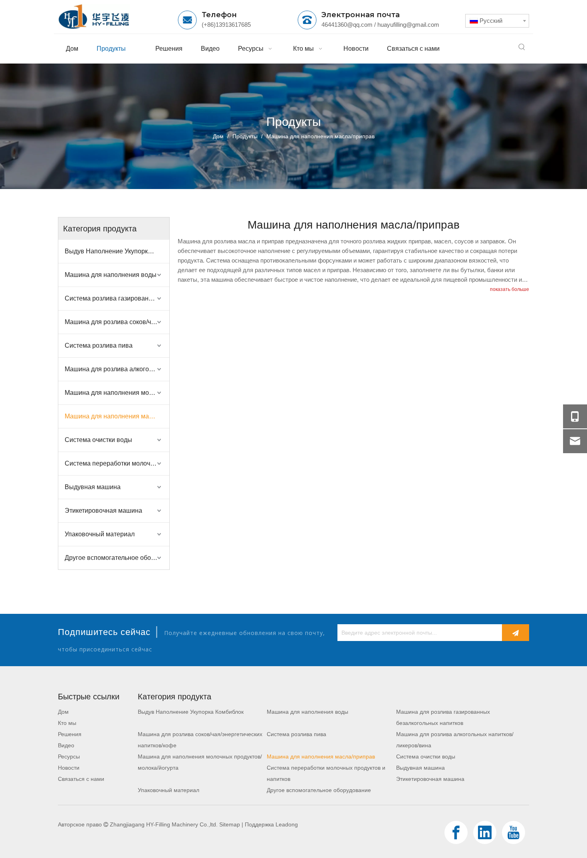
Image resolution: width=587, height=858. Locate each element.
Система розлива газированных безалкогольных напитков (117, 298)
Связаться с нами (81, 779)
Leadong (287, 824)
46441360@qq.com (347, 24)
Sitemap (229, 824)
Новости (68, 767)
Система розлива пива (99, 345)
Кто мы (67, 723)
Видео (66, 745)
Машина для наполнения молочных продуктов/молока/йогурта (117, 392)
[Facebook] (456, 832)
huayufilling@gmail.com (408, 24)
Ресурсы (69, 756)
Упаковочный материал (100, 534)
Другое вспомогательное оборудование (117, 557)
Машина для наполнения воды (111, 274)
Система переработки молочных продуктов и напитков (117, 463)
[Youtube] (513, 832)
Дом (63, 712)
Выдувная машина (93, 487)
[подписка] (515, 632)
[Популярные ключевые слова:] (522, 47)
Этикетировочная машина (103, 510)
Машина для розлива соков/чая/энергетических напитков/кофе (117, 322)
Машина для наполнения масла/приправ (117, 416)
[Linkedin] (484, 832)
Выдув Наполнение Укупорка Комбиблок (117, 251)
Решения (69, 734)
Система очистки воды (98, 439)
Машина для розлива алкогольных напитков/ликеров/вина (117, 369)
